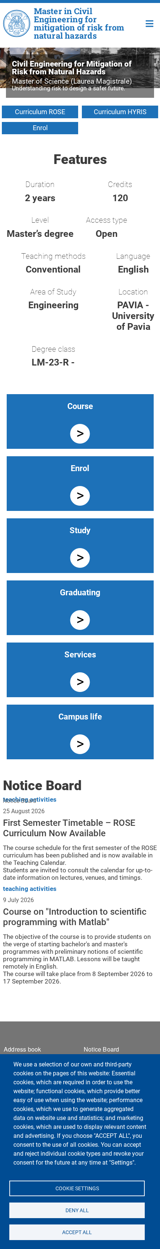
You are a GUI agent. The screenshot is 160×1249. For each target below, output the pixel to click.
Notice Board (19, 800)
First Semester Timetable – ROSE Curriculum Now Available (69, 828)
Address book (22, 1049)
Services (80, 654)
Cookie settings (77, 1188)
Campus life (80, 716)
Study (80, 530)
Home (149, 23)
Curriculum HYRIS (120, 112)
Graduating (80, 592)
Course (80, 406)
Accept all (77, 1232)
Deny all (77, 1210)
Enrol (40, 128)
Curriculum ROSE (40, 112)
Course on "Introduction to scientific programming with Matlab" (75, 917)
